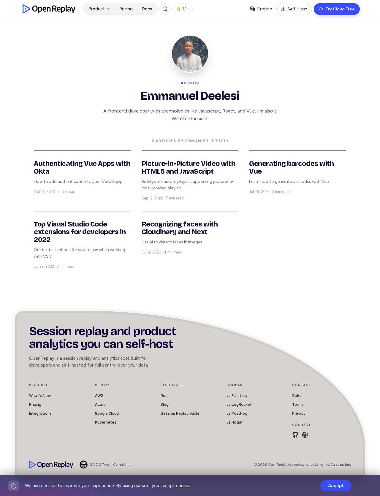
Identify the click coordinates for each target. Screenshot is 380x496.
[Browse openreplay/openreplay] (295, 435)
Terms (298, 404)
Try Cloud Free (340, 9)
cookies (183, 485)
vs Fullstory (237, 395)
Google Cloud (107, 413)
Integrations (40, 413)
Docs (147, 9)
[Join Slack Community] (305, 435)
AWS (99, 395)
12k (185, 9)
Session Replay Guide (180, 413)
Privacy (298, 413)
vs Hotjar (235, 421)
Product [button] (96, 9)
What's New (40, 395)
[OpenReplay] (51, 464)
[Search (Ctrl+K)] (165, 9)
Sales (297, 395)
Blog (165, 404)
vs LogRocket (239, 404)
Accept (336, 485)
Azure (100, 404)
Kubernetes (105, 421)
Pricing (126, 9)
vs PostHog (237, 413)
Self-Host (297, 9)
